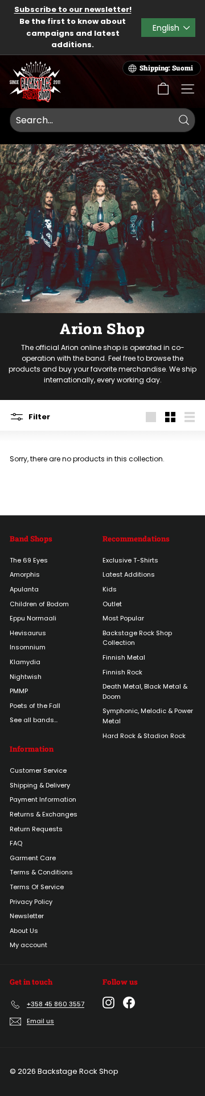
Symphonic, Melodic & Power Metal (147, 716)
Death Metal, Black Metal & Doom (144, 691)
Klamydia (25, 661)
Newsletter (27, 915)
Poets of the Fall (35, 705)
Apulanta (24, 589)
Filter (38, 416)
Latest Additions (128, 574)
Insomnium (28, 647)
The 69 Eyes (29, 560)
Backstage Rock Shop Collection (137, 638)
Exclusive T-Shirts (130, 560)
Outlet (112, 604)
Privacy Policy (31, 901)
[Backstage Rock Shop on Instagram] (108, 1003)
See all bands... (34, 719)
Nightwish (26, 676)
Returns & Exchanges (43, 814)
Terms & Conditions (41, 872)
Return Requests (36, 829)
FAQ (16, 843)
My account (28, 944)
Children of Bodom (39, 604)
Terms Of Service (37, 886)
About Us (24, 930)
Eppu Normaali (33, 618)
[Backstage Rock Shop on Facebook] (129, 1003)
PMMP (19, 690)
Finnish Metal (123, 657)
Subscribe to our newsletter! (73, 9)
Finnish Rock (122, 672)
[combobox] (102, 120)
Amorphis (25, 574)
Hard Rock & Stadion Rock (144, 735)
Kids (109, 589)
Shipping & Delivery (40, 785)
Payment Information (43, 799)
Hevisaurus (28, 632)
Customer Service (38, 770)
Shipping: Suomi (166, 68)
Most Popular (123, 618)
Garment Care (33, 857)
